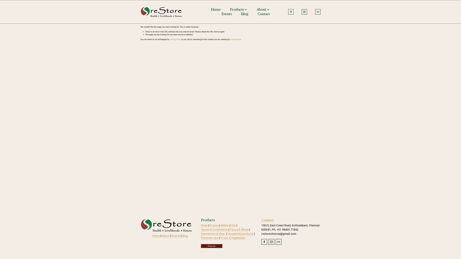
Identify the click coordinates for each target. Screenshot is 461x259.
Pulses (214, 225)
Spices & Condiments (214, 229)
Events (226, 14)
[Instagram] (304, 12)
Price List (211, 246)
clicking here (175, 39)
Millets (225, 225)
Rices (204, 225)
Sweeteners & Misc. (213, 233)
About (166, 236)
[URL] (318, 12)
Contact (264, 14)
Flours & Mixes (239, 229)
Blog (244, 14)
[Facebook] (291, 12)
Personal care (209, 238)
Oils (233, 225)
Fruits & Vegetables (233, 238)
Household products (240, 233)
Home (216, 10)
